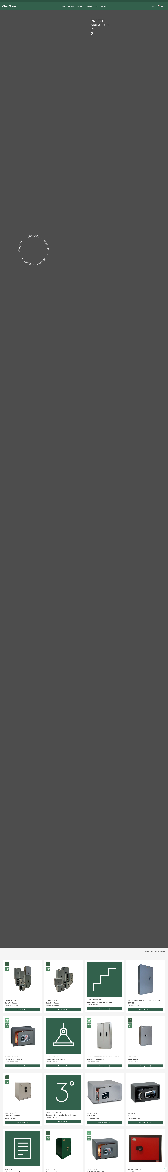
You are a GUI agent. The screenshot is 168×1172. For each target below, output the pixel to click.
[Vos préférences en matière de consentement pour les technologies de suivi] (165, 1169)
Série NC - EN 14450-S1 (95, 1059)
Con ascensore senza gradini (56, 1059)
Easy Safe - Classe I (12, 1116)
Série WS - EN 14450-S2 (14, 1059)
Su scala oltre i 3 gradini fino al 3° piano (61, 1115)
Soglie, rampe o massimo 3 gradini (99, 1002)
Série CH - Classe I (52, 1003)
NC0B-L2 (131, 1003)
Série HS (131, 1116)
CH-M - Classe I (133, 1059)
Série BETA (91, 1116)
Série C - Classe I (11, 1003)
